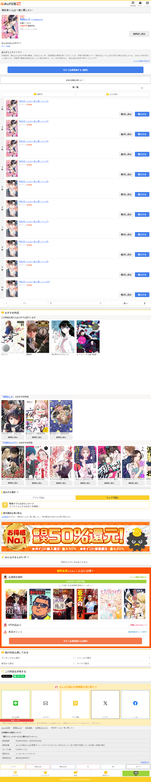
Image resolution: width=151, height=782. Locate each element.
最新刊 (39, 94)
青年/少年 (63, 767)
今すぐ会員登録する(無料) (75, 641)
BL (113, 767)
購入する (142, 114)
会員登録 (5, 517)
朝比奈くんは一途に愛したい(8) (34, 241)
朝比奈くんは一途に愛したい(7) (34, 221)
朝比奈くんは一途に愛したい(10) (34, 282)
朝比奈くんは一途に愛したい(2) (34, 121)
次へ (126, 303)
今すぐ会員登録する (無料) (75, 70)
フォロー (105, 717)
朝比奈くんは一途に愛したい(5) (34, 181)
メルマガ (46, 717)
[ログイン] (140, 2)
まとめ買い (114, 94)
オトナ (138, 767)
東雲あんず (32, 19)
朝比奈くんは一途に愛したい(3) (34, 141)
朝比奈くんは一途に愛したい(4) (34, 161)
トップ (12, 767)
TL (88, 767)
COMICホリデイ (10, 443)
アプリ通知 (75, 717)
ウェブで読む (112, 497)
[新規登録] (133, 2)
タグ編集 (6, 46)
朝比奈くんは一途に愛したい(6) (34, 201)
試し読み (127, 114)
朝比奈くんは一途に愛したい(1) (34, 101)
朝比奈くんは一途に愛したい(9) (34, 261)
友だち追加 (15, 717)
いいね (135, 717)
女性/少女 (38, 767)
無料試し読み (139, 34)
